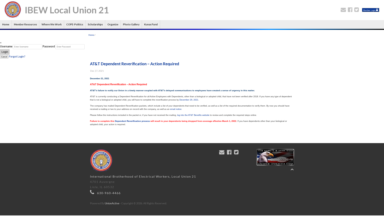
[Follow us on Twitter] (357, 10)
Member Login (369, 10)
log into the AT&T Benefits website (193, 115)
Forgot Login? (17, 56)
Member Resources (25, 24)
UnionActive (112, 203)
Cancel (4, 57)
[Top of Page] (292, 169)
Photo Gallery (131, 24)
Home (5, 24)
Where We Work (52, 24)
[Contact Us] (344, 10)
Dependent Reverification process (132, 121)
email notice (176, 109)
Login (5, 51)
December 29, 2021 (188, 100)
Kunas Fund (151, 24)
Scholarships (95, 24)
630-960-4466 (109, 193)
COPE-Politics (74, 24)
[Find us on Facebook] (351, 10)
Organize (112, 24)
